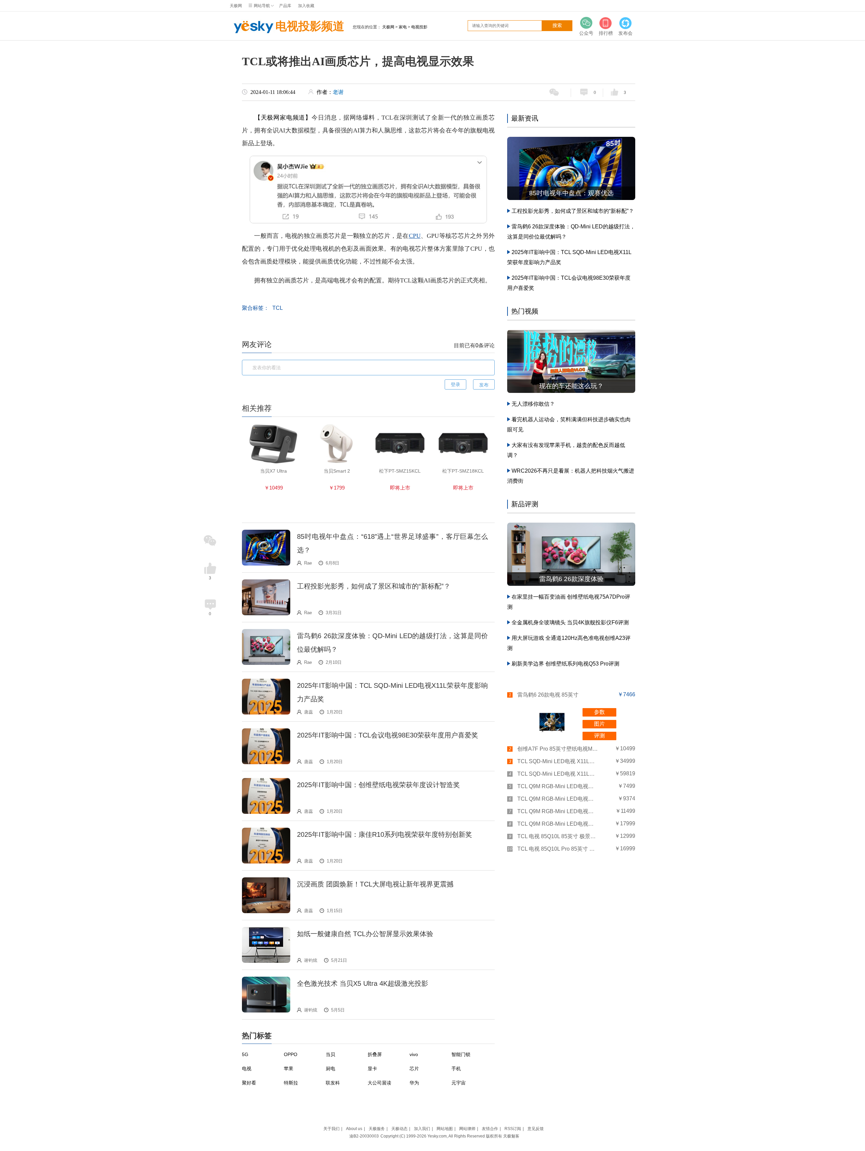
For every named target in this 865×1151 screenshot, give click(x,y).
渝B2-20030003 (364, 1136)
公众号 (586, 33)
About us (354, 1128)
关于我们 (331, 1128)
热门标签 (257, 1035)
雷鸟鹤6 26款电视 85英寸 (547, 695)
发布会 (625, 33)
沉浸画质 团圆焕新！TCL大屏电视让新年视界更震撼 (375, 884)
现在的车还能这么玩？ (571, 386)
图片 (599, 724)
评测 (599, 736)
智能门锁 (460, 1054)
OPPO (290, 1054)
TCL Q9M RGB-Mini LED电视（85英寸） (557, 811)
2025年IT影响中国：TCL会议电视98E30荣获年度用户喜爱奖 (387, 735)
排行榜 (606, 33)
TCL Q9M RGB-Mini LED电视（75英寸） (557, 799)
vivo (414, 1054)
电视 (246, 1068)
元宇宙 (458, 1082)
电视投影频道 (309, 26)
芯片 (414, 1068)
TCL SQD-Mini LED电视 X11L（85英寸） (557, 761)
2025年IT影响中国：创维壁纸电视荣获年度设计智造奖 (378, 785)
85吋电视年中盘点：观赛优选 (571, 193)
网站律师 (467, 1128)
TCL (277, 308)
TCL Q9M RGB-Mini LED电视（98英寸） (557, 824)
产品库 (285, 5)
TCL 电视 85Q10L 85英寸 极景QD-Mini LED (557, 836)
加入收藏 (306, 5)
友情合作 (490, 1128)
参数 (599, 712)
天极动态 (399, 1128)
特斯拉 (291, 1082)
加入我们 (422, 1128)
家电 (403, 27)
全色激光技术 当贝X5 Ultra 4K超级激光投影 (362, 983)
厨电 (330, 1068)
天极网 (236, 5)
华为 (414, 1082)
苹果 (288, 1068)
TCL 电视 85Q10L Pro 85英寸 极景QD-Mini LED (557, 849)
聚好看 (249, 1082)
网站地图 (445, 1128)
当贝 (330, 1054)
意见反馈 (535, 1128)
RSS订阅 (512, 1128)
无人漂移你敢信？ (533, 404)
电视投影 (419, 27)
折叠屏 (375, 1054)
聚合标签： (255, 308)
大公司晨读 (379, 1082)
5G (245, 1054)
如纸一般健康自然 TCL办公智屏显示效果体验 (365, 933)
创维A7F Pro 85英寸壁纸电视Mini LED (557, 749)
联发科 (333, 1082)
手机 (456, 1068)
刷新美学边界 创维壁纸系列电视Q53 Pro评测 (565, 664)
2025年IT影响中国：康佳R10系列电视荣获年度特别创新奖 (384, 834)
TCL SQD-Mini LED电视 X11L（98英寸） (557, 774)
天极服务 (377, 1128)
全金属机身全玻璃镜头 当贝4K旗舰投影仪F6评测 (570, 622)
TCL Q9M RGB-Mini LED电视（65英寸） (557, 786)
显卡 (372, 1068)
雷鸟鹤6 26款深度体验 (571, 578)
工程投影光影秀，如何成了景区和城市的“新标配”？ (373, 586)
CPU (415, 235)
